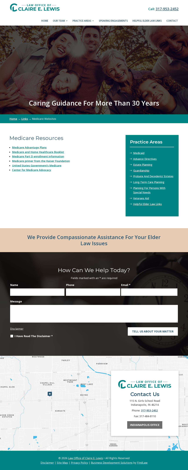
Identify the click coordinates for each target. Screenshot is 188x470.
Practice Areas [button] (82, 20)
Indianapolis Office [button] (145, 425)
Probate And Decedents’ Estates (153, 176)
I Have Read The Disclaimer (34, 336)
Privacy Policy (79, 462)
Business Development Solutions (111, 462)
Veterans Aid (141, 198)
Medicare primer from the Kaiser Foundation (41, 161)
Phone (70, 285)
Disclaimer (17, 328)
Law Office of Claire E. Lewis (85, 458)
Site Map (62, 462)
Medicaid (138, 153)
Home (44, 20)
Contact (172, 20)
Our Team (59, 20)
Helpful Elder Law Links (147, 20)
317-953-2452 (167, 8)
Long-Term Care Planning (148, 182)
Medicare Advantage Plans (29, 147)
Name (14, 285)
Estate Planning (142, 164)
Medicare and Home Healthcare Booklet (38, 152)
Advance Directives (145, 159)
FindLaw (142, 462)
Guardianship (141, 170)
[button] (184, 448)
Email (125, 285)
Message (16, 301)
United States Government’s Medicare (36, 165)
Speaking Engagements (113, 20)
